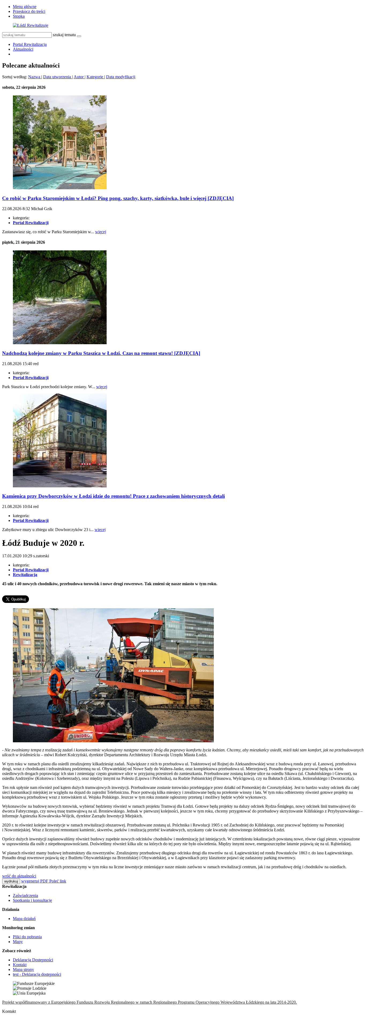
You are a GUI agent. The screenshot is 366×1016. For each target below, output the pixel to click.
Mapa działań (24, 918)
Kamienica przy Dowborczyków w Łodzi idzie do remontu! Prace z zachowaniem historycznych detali (113, 496)
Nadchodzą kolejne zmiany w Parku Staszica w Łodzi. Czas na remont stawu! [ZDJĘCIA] (101, 353)
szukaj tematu (64, 34)
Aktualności (23, 49)
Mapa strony (23, 969)
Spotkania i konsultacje (32, 900)
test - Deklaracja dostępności (37, 974)
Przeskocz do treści (29, 11)
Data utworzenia (57, 77)
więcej (100, 231)
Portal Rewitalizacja (30, 44)
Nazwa (34, 77)
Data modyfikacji (120, 77)
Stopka (19, 16)
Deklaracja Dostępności (33, 960)
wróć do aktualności (19, 876)
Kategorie (95, 77)
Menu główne (24, 6)
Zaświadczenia (25, 895)
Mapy (18, 941)
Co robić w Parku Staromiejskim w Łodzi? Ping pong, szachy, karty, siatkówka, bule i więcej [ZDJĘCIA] (118, 198)
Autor (79, 77)
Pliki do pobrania (27, 937)
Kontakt (20, 964)
